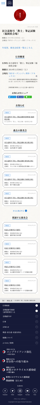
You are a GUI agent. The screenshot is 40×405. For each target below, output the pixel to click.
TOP (3, 300)
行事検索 (6, 305)
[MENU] (3, 3)
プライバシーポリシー (20, 399)
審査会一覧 (9, 300)
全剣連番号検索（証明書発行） (9, 311)
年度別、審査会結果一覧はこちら (17, 47)
